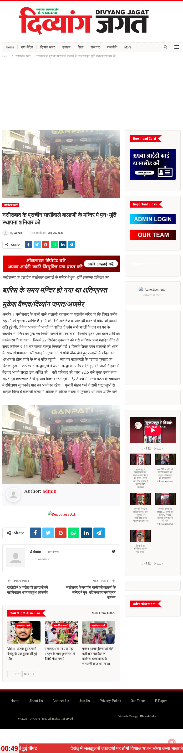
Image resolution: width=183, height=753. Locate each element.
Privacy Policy (110, 701)
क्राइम (66, 47)
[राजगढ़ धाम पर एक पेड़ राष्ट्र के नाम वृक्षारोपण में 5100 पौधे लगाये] (61, 632)
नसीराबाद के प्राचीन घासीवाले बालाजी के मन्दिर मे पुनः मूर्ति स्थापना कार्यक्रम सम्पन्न (91, 592)
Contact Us (61, 701)
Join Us (84, 701)
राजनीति (112, 47)
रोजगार (95, 47)
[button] (158, 448)
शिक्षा (81, 47)
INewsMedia (148, 716)
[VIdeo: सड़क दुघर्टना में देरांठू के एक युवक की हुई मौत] (24, 632)
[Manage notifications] (172, 742)
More (127, 47)
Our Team (138, 701)
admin (49, 491)
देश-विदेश (27, 47)
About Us (36, 701)
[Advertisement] (91, 94)
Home (10, 47)
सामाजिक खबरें (11, 205)
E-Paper (161, 701)
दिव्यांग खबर (47, 47)
